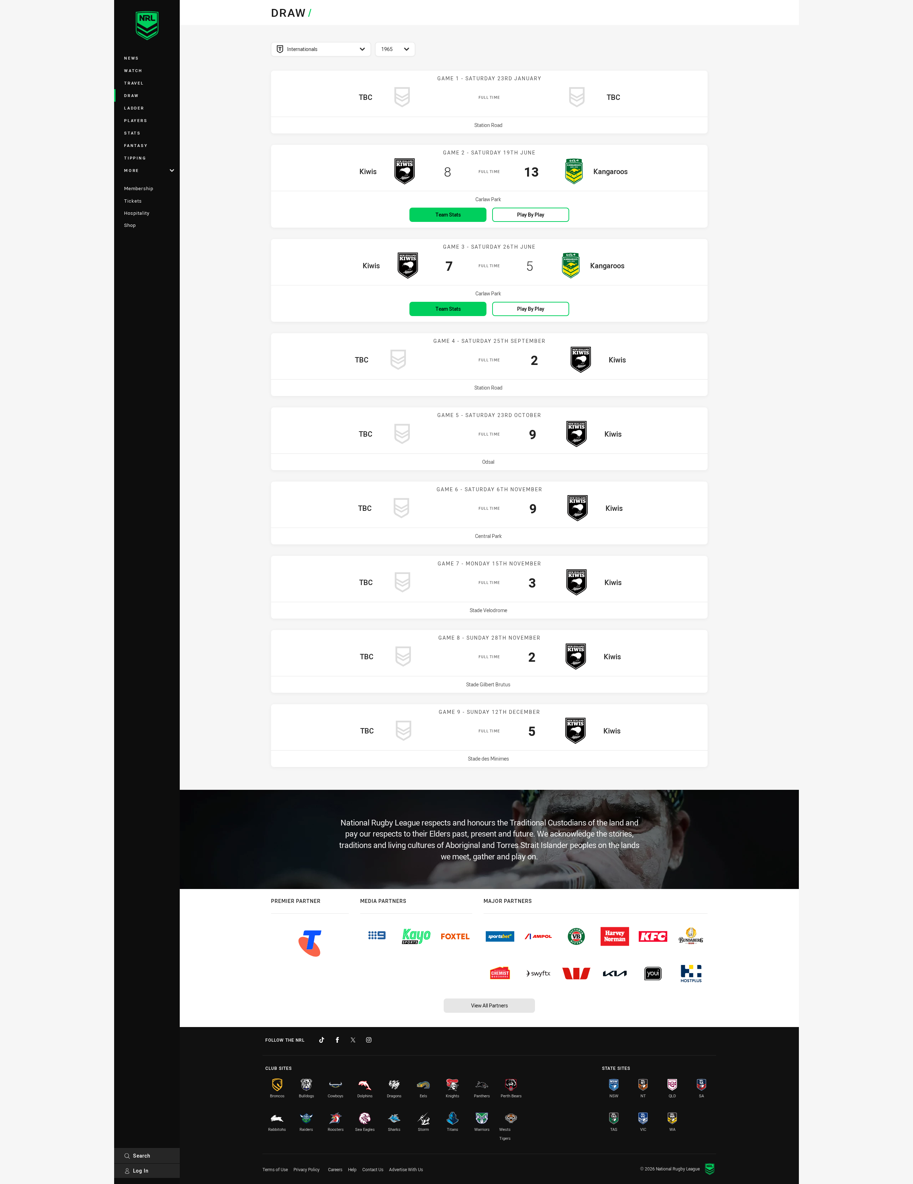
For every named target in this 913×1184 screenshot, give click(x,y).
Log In (141, 1170)
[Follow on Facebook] (337, 1039)
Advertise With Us (406, 1169)
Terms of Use (275, 1169)
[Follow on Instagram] (369, 1039)
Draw (131, 95)
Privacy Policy (307, 1169)
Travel (134, 83)
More (131, 170)
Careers (335, 1169)
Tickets (133, 201)
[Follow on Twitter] (353, 1039)
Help (352, 1169)
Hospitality (136, 213)
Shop (130, 225)
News (131, 58)
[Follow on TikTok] (322, 1039)
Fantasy (136, 145)
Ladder (134, 108)
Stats (132, 133)
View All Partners (489, 1005)
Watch (133, 70)
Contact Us (372, 1169)
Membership (138, 188)
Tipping (135, 158)
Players (135, 120)
